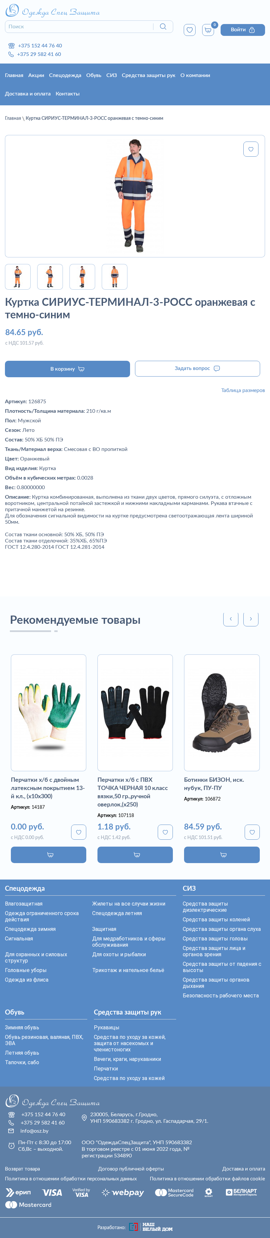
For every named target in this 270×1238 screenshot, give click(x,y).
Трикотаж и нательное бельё (128, 970)
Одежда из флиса (26, 980)
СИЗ (111, 75)
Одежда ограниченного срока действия (42, 916)
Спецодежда (65, 75)
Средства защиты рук (149, 75)
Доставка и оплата (28, 93)
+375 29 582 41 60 (39, 54)
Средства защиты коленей (216, 919)
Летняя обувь (22, 1053)
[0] (190, 30)
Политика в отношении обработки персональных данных (71, 1178)
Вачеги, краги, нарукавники (127, 1059)
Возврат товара (22, 1169)
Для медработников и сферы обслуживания (129, 941)
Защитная (104, 929)
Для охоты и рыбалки (119, 954)
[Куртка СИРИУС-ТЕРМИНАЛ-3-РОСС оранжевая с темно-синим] (135, 196)
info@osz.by (34, 1131)
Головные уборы (26, 970)
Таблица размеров (243, 390)
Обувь (93, 75)
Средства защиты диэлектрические (205, 907)
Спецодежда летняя (117, 913)
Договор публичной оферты (131, 1169)
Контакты (68, 93)
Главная (14, 75)
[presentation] (230, 618)
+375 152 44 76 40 (40, 45)
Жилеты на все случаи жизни (128, 904)
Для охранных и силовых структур (36, 957)
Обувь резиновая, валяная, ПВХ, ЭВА (44, 1040)
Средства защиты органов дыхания (216, 983)
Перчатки (106, 1069)
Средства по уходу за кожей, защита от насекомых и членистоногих (130, 1043)
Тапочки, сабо (22, 1062)
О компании (195, 75)
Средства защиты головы (215, 938)
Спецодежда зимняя (30, 929)
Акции (36, 75)
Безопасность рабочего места (221, 995)
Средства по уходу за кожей (129, 1078)
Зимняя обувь (22, 1027)
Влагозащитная (23, 904)
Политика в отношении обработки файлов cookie (207, 1178)
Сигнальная (19, 938)
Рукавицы (107, 1027)
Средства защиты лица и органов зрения (214, 951)
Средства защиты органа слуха (222, 929)
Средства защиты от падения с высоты (222, 967)
